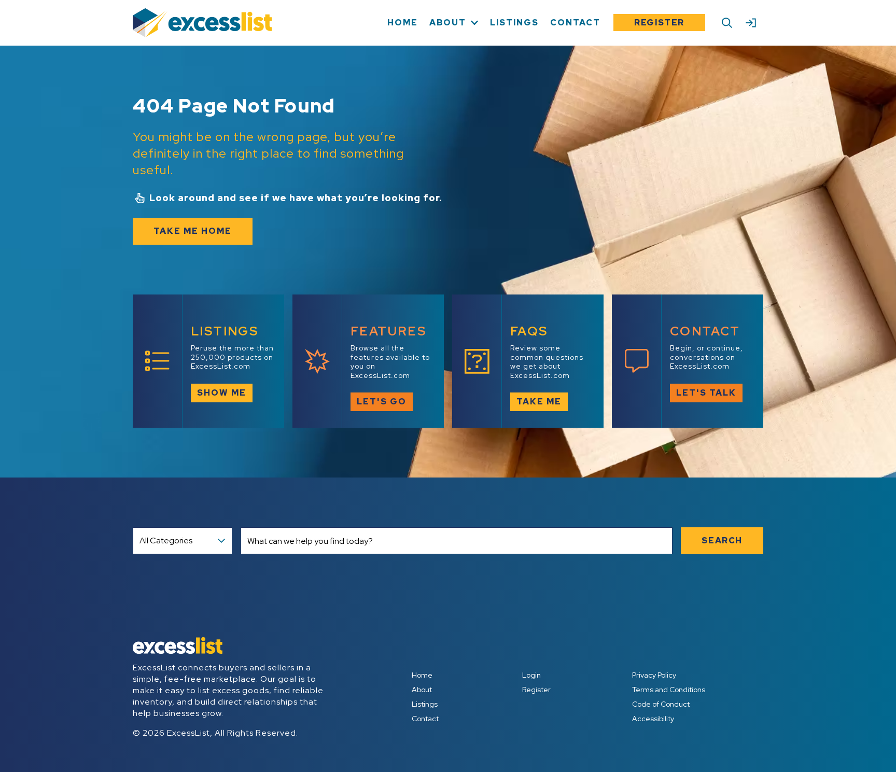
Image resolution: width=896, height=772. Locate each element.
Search (722, 540)
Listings (425, 704)
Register (659, 22)
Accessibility (653, 718)
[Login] (750, 22)
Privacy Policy (654, 675)
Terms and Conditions (668, 689)
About (422, 689)
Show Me (221, 392)
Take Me (539, 401)
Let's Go (382, 401)
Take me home (192, 231)
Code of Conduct (661, 704)
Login (531, 675)
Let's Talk (706, 392)
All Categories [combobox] (165, 540)
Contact (425, 718)
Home (422, 675)
